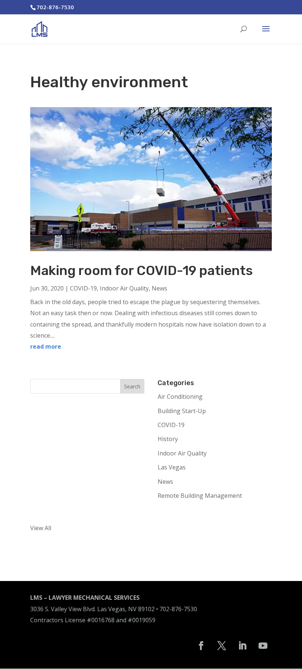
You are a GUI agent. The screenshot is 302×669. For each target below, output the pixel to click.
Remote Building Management (200, 496)
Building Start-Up (182, 411)
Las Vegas (172, 467)
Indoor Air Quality (124, 288)
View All (40, 528)
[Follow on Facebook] (201, 646)
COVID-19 (83, 288)
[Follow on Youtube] (263, 646)
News (159, 288)
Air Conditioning (180, 396)
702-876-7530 (178, 609)
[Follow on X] (222, 646)
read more (45, 346)
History (168, 439)
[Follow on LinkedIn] (242, 646)
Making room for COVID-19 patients (141, 270)
